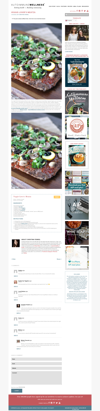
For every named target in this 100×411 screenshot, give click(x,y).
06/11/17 (20, 319)
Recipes (70, 6)
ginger (23, 209)
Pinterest (55, 251)
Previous (67, 155)
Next (86, 155)
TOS (49, 408)
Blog (58, 6)
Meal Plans (77, 6)
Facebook (44, 251)
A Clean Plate (37, 245)
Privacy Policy (37, 408)
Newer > (59, 259)
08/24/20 (23, 341)
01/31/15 (20, 292)
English (69, 20)
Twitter (25, 253)
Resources (85, 6)
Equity (52, 408)
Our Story (52, 6)
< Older (13, 259)
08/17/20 (20, 331)
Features (64, 6)
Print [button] (57, 197)
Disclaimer (44, 408)
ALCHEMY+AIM (75, 409)
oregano (23, 208)
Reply (16, 276)
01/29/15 (20, 282)
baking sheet (24, 223)
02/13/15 (23, 305)
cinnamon (22, 210)
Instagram (49, 251)
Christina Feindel (24, 14)
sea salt (20, 206)
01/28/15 (20, 271)
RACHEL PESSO (74, 408)
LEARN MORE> (69, 51)
